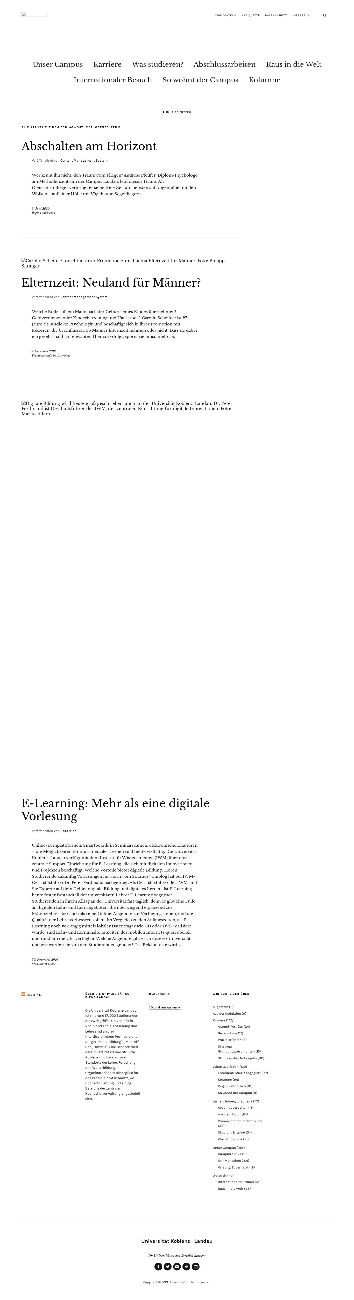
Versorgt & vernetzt (233, 1167)
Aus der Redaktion (227, 1013)
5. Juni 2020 (40, 208)
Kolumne (264, 80)
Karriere (107, 64)
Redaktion (68, 831)
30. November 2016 (45, 959)
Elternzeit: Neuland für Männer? (111, 282)
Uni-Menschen (229, 1161)
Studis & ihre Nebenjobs (237, 1058)
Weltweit (219, 1176)
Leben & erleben (226, 1067)
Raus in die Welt (294, 64)
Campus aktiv (228, 1154)
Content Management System (84, 160)
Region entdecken (43, 213)
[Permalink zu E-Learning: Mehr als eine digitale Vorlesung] (130, 413)
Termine (33, 995)
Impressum (301, 15)
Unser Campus (58, 64)
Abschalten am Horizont (89, 146)
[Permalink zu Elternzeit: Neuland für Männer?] (130, 265)
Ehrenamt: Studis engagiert (239, 1073)
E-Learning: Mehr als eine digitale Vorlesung (116, 810)
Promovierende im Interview (51, 355)
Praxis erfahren (230, 1040)
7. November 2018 (44, 351)
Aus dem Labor (229, 1114)
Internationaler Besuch (113, 80)
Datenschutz (276, 15)
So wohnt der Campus (200, 80)
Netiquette (251, 15)
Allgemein (220, 1007)
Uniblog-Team (225, 15)
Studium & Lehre (43, 964)
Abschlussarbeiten (225, 64)
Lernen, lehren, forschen (231, 1101)
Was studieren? (157, 64)
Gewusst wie (227, 1033)
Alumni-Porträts (230, 1026)
